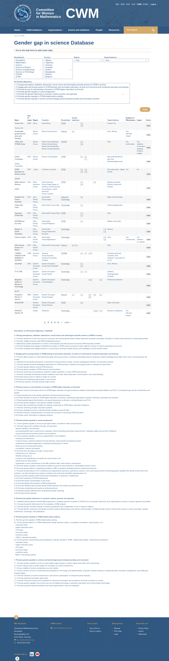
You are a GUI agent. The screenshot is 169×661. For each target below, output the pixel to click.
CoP (133, 4)
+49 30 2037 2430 (23, 643)
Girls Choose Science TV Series (19, 247)
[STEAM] (28, 74)
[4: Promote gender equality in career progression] (72, 92)
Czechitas (18, 264)
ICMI (122, 4)
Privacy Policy (143, 628)
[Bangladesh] (58, 72)
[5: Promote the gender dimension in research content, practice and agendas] (72, 94)
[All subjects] (28, 60)
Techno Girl (19, 123)
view (148, 126)
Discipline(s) (19, 57)
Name (17, 120)
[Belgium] (58, 77)
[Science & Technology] (28, 72)
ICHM (145, 4)
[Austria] (58, 70)
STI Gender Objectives (23, 81)
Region (77, 57)
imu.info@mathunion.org (25, 640)
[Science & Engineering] (28, 70)
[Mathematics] (28, 63)
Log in (153, 4)
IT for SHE (18, 271)
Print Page (118, 631)
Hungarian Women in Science (18, 297)
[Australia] (58, 67)
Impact (139, 120)
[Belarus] (58, 74)
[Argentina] (58, 63)
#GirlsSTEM (19, 303)
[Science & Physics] (28, 67)
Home (16, 36)
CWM (139, 4)
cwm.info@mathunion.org (62, 628)
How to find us (95, 628)
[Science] (28, 65)
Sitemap (117, 628)
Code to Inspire (20, 237)
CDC (128, 4)
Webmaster (142, 634)
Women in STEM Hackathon (19, 231)
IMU (117, 4)
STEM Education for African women (20, 172)
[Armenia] (58, 65)
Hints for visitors (95, 631)
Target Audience (110, 57)
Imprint (140, 631)
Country (47, 57)
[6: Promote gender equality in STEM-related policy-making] (72, 96)
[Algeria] (58, 60)
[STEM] (28, 77)
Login (116, 634)
